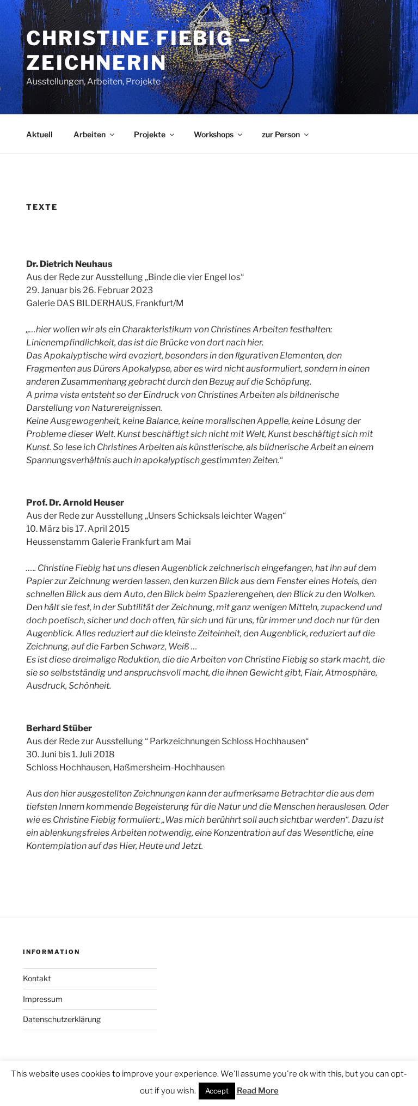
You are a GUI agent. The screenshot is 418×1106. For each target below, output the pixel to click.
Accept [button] (217, 1090)
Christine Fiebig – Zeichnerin (138, 50)
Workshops (213, 134)
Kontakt (37, 978)
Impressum (43, 999)
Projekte (149, 134)
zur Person (281, 134)
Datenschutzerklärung (62, 1019)
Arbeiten (89, 134)
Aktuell (39, 134)
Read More (258, 1091)
